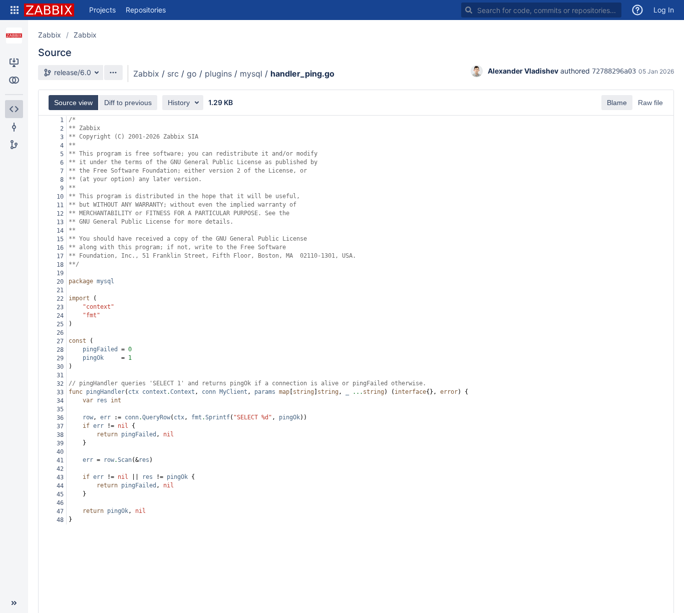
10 (60, 196)
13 (60, 222)
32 (60, 383)
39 (60, 443)
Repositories (146, 10)
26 (60, 332)
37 (60, 426)
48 (60, 519)
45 (60, 494)
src (173, 74)
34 (60, 400)
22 (60, 298)
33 (60, 392)
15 (60, 239)
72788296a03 (614, 71)
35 (60, 409)
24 (60, 315)
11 (60, 205)
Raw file (650, 103)
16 (60, 247)
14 (60, 230)
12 (60, 213)
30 (60, 366)
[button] (14, 10)
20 (60, 281)
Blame (617, 103)
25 (60, 324)
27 (60, 341)
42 (60, 468)
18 (60, 264)
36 (60, 417)
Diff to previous (128, 103)
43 (60, 477)
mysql (251, 74)
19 (60, 273)
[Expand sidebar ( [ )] (14, 602)
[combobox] (541, 10)
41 (60, 460)
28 (60, 349)
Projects (102, 10)
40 (60, 451)
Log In (663, 10)
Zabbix (49, 35)
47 (60, 511)
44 (60, 485)
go (192, 74)
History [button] (179, 103)
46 (60, 502)
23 (60, 307)
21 (60, 290)
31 (60, 375)
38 (60, 434)
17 (60, 256)
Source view (73, 103)
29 (60, 358)
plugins (218, 74)
